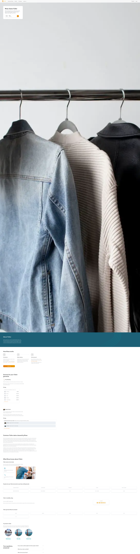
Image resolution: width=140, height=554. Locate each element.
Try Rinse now (9, 366)
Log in (136, 1)
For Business (20, 1)
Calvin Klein (43, 487)
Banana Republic (16, 487)
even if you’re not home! (11, 362)
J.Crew (97, 487)
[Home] (4, 1)
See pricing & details (6, 428)
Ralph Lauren (124, 487)
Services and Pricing (10, 1)
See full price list (6, 401)
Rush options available (34, 361)
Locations (24, 1)
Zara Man (70, 487)
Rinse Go (16, 1)
